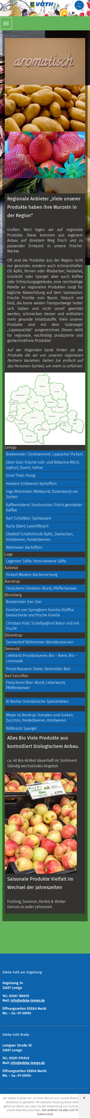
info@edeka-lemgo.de (28, 1000)
